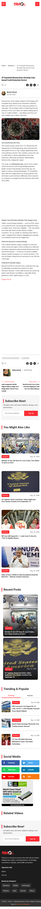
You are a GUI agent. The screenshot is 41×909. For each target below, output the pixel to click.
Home (4, 65)
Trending (11, 695)
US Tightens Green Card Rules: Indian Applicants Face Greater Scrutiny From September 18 (19, 501)
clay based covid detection (11, 358)
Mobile (15, 885)
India (14, 891)
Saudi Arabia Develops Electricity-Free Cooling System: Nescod (25, 725)
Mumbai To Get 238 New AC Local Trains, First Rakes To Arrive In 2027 (20, 462)
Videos (32, 891)
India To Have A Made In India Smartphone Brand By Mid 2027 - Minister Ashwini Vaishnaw (20, 576)
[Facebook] (10, 762)
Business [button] (11, 65)
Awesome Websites (23, 904)
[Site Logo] (19, 4)
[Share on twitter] (31, 85)
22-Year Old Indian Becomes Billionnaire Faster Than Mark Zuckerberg (22, 741)
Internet (23, 891)
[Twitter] (30, 762)
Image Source (6, 279)
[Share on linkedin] (34, 85)
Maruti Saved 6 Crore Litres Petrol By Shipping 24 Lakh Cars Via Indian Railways (31, 387)
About (4, 871)
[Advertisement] (20, 29)
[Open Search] (37, 4)
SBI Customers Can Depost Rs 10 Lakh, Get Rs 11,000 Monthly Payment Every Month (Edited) (25, 708)
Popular (30, 695)
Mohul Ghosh (12, 92)
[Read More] (20, 443)
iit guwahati (25, 358)
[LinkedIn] (30, 769)
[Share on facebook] (27, 85)
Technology (16, 720)
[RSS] (30, 776)
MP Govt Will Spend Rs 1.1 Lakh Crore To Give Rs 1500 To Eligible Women (19, 537)
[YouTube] (10, 776)
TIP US (4, 875)
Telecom (6, 891)
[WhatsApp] (10, 769)
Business (16, 702)
